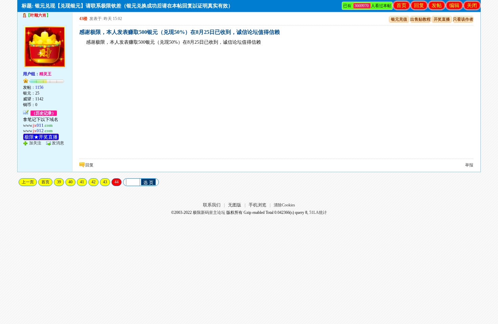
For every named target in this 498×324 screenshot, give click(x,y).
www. (38, 125)
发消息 (58, 143)
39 (59, 182)
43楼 (83, 18)
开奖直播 (442, 19)
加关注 (35, 143)
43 (105, 182)
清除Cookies (284, 205)
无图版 (234, 204)
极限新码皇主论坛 (209, 212)
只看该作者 (463, 19)
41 (82, 182)
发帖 (437, 5)
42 (93, 182)
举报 (469, 165)
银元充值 (399, 19)
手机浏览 (257, 204)
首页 (401, 5)
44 (117, 182)
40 (70, 182)
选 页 (148, 182)
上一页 (28, 182)
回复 (419, 5)
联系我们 (212, 204)
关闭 (472, 5)
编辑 (454, 5)
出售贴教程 (420, 19)
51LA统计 (318, 212)
